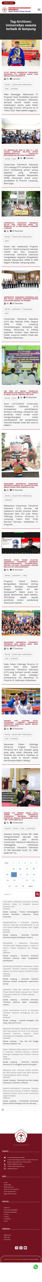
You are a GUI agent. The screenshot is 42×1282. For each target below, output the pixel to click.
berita (7, 84)
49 (7, 874)
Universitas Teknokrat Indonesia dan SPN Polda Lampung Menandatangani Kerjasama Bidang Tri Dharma (21, 298)
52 (27, 874)
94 (16, 886)
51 (21, 874)
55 (14, 880)
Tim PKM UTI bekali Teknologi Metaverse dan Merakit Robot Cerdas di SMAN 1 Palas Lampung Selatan (21, 392)
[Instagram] (21, 1248)
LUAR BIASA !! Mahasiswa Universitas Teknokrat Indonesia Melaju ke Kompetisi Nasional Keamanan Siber (20, 904)
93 (10, 886)
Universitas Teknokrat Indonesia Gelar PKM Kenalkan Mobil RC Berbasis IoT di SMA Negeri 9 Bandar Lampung (21, 225)
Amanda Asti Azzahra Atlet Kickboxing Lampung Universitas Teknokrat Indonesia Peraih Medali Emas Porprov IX (21, 723)
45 (14, 869)
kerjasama (27, 309)
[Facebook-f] (16, 1248)
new (6, 88)
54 (8, 880)
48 (34, 869)
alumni (8, 828)
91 (27, 880)
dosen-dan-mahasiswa (21, 84)
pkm (14, 159)
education (16, 309)
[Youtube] (25, 1248)
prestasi (14, 88)
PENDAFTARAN (8, 3)
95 (23, 886)
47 (27, 869)
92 (34, 880)
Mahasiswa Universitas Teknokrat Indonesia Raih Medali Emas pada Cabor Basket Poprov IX (21, 644)
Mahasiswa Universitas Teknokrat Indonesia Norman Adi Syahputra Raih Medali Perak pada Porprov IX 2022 (21, 485)
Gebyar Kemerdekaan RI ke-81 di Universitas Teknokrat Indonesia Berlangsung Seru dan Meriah (20, 1012)
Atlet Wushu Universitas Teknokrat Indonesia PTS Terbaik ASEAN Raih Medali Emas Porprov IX (21, 74)
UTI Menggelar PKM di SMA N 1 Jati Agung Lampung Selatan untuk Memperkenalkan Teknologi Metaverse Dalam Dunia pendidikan (21, 152)
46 (20, 869)
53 (34, 874)
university (30, 828)
